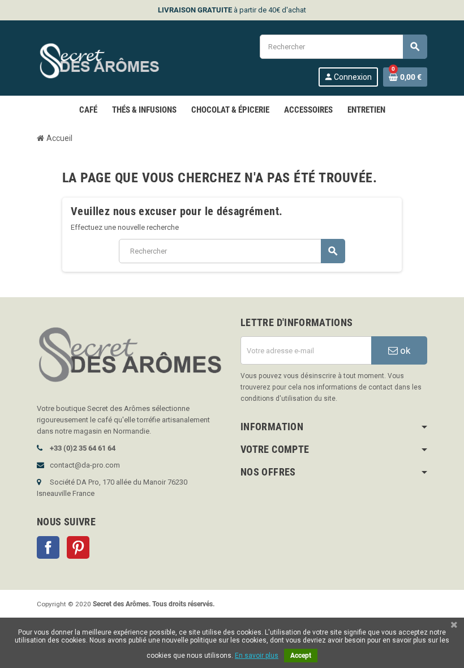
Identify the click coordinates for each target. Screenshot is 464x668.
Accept (300, 656)
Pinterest (78, 547)
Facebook (48, 547)
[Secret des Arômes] (110, 59)
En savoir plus (256, 656)
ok (404, 350)
